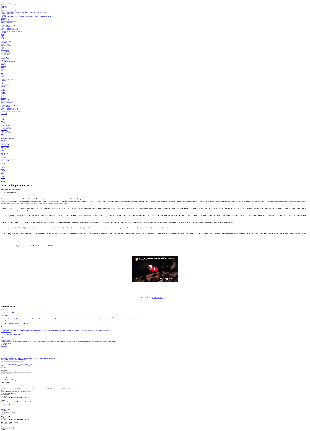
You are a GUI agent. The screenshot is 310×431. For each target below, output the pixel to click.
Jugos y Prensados (5, 44)
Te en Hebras (4, 42)
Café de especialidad (6, 39)
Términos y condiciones (39, 358)
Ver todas (50, 16)
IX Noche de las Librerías (7, 138)
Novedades (3, 18)
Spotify (18, 361)
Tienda (2, 359)
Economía (15, 16)
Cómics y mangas (5, 26)
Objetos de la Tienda (6, 45)
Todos (2, 37)
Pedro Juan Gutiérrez (157, 298)
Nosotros (3, 176)
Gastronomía (11, 12)
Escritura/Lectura (5, 51)
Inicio (2, 358)
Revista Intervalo (41, 12)
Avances (3, 74)
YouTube (3, 70)
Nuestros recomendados (7, 13)
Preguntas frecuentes (27, 358)
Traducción (3, 64)
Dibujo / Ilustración (5, 53)
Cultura (2, 71)
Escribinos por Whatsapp (15, 358)
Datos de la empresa (50, 358)
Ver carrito (3, 410)
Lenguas (3, 55)
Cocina (2, 34)
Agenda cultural (5, 60)
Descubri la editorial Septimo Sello (9, 28)
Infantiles (31, 16)
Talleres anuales (5, 58)
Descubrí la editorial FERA (8, 22)
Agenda (35, 12)
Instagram (3, 361)
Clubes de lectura (5, 57)
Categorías (3, 15)
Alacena (17, 12)
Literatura (41, 16)
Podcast (3, 67)
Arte (2, 16)
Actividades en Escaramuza (8, 61)
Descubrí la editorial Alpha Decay (9, 29)
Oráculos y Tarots (5, 23)
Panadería (3, 32)
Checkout (3, 418)
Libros (2, 12)
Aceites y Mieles (5, 38)
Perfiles (2, 69)
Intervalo (11, 359)
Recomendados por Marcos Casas (9, 25)
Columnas (3, 66)
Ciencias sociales (7, 16)
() (5, 6)
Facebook (8, 361)
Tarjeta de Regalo (24, 12)
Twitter (22, 361)
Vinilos (6, 12)
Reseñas (3, 63)
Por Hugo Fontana (4, 189)
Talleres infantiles (5, 48)
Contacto (3, 178)
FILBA (49, 201)
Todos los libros (5, 19)
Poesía (46, 16)
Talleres (31, 12)
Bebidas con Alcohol (6, 41)
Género (27, 16)
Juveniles (36, 16)
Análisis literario (5, 54)
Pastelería (3, 35)
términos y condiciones (10, 393)
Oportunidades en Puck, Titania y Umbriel (11, 31)
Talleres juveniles (5, 50)
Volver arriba (4, 346)
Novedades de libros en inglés (8, 21)
